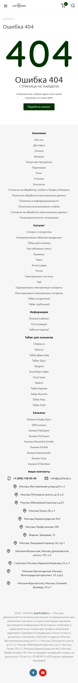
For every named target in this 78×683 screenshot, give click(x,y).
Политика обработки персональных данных (39, 195)
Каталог (39, 225)
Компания (39, 133)
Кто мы (39, 139)
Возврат (39, 156)
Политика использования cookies (39, 206)
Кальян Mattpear (39, 430)
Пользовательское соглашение (39, 217)
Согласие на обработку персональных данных (39, 212)
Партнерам (39, 167)
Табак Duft (39, 405)
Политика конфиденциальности (39, 200)
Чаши (39, 259)
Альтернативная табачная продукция (39, 237)
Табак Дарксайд (39, 355)
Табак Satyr (39, 360)
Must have (39, 377)
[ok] (33, 672)
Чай (39, 282)
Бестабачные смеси (39, 248)
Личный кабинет (39, 318)
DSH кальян (39, 425)
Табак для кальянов (39, 337)
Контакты (39, 184)
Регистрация (39, 324)
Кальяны (39, 254)
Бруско (39, 349)
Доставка (39, 145)
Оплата (39, 150)
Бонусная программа (39, 161)
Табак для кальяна (39, 242)
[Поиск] (73, 5)
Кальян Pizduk (39, 447)
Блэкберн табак (39, 371)
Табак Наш (39, 399)
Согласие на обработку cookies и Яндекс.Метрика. (39, 189)
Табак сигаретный (39, 298)
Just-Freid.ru (41, 613)
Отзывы (39, 178)
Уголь (39, 270)
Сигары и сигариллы (39, 231)
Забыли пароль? (39, 329)
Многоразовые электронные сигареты (39, 293)
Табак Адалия (39, 388)
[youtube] (43, 672)
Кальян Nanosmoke (39, 452)
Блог (39, 173)
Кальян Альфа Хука (39, 419)
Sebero (39, 382)
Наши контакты (39, 471)
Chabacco (39, 343)
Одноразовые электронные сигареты (39, 287)
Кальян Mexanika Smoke (39, 441)
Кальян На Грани (39, 436)
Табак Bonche (39, 394)
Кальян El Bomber (39, 463)
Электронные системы (39, 276)
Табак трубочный (39, 304)
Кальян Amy (39, 458)
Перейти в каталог (39, 106)
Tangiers (39, 366)
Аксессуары (39, 265)
